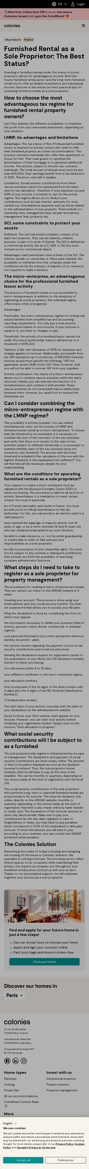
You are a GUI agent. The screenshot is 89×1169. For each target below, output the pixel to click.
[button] (10, 1123)
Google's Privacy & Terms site (36, 1147)
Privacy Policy (64, 1144)
